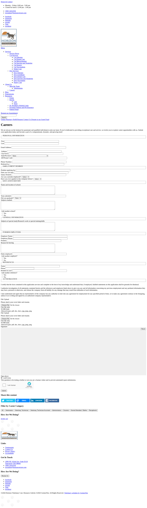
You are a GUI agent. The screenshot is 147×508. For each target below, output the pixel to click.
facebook (8, 16)
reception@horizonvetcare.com (15, 13)
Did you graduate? (7, 198)
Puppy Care (18, 82)
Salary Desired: (6, 175)
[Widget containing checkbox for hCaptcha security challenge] (17, 385)
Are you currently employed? (11, 177)
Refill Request (18, 119)
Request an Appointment (9, 113)
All (2, 410)
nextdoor (8, 26)
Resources (8, 96)
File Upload (5, 299)
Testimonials (9, 447)
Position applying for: (8, 170)
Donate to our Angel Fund (40, 119)
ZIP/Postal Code (6, 158)
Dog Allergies (18, 73)
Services (8, 52)
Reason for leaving (7, 243)
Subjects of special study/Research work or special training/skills (23, 221)
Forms (11, 98)
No (5, 215)
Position (3, 241)
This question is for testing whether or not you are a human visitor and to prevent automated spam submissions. (38, 379)
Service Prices (14, 53)
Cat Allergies (18, 57)
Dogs (15, 104)
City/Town (4, 154)
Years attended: (6, 196)
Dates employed (6, 254)
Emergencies (9, 94)
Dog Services (14, 71)
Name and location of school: (11, 185)
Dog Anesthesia (19, 75)
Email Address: (6, 147)
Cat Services (13, 55)
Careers (12, 90)
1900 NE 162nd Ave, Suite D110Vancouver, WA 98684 (16, 462)
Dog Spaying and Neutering (23, 79)
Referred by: (5, 164)
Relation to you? (6, 271)
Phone (3, 268)
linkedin (8, 20)
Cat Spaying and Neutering (23, 63)
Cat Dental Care (19, 59)
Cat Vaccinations (19, 67)
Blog (7, 92)
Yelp (6, 24)
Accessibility (9, 453)
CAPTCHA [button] (7, 378)
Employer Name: (6, 236)
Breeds (11, 100)
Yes (5, 213)
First (2, 141)
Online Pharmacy (7, 119)
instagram (8, 18)
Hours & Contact (6, 2)
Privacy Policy (10, 451)
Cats (15, 102)
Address (4, 151)
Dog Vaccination (19, 80)
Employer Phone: (7, 238)
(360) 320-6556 (10, 11)
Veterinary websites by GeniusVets (76, 493)
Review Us (5, 476)
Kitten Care (18, 69)
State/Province (6, 156)
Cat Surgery (18, 65)
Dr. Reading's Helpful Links (19, 106)
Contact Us (27, 119)
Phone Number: (6, 162)
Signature (4, 326)
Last (2, 143)
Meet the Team (14, 86)
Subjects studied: (6, 200)
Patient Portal (14, 109)
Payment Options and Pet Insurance (21, 107)
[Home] (9, 46)
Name (3, 266)
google (7, 22)
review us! (4, 419)
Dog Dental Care (19, 77)
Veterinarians (18, 88)
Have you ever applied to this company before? (17, 179)
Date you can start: (7, 172)
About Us (8, 84)
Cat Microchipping (20, 61)
